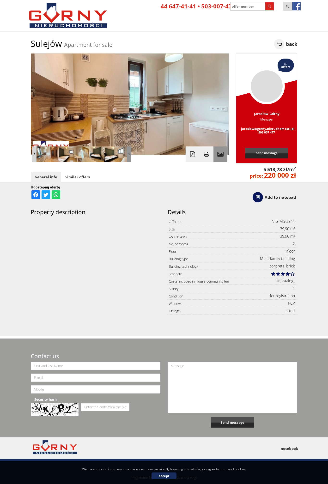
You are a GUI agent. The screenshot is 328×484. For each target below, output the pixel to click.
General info (46, 177)
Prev (34, 154)
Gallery (220, 154)
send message (267, 153)
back (291, 44)
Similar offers (77, 177)
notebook (289, 448)
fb (296, 6)
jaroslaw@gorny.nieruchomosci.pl (266, 129)
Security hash (45, 399)
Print (206, 154)
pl (287, 6)
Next (129, 154)
